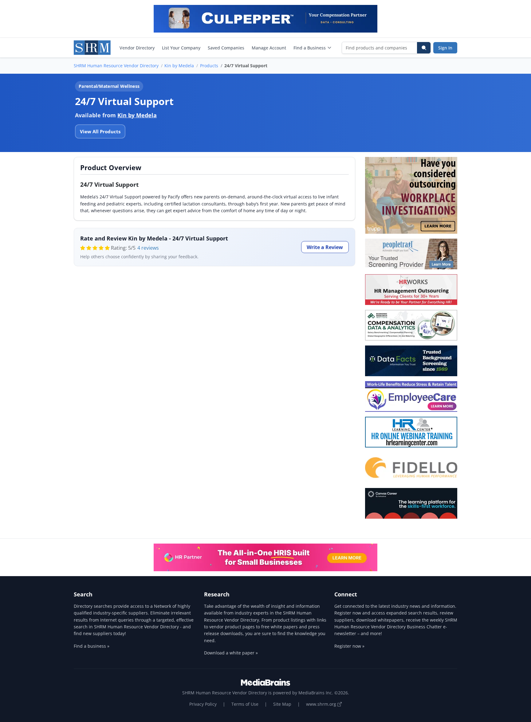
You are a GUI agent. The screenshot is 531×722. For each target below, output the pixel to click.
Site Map (282, 704)
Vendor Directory (137, 48)
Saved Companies (226, 48)
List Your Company (181, 48)
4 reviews (148, 247)
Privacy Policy (203, 704)
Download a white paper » (231, 653)
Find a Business (309, 48)
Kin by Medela (179, 65)
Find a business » (91, 646)
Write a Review (325, 247)
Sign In (445, 48)
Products (209, 65)
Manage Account (269, 48)
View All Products (100, 131)
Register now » (349, 646)
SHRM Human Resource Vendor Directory (116, 65)
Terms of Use (244, 704)
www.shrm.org (321, 704)
